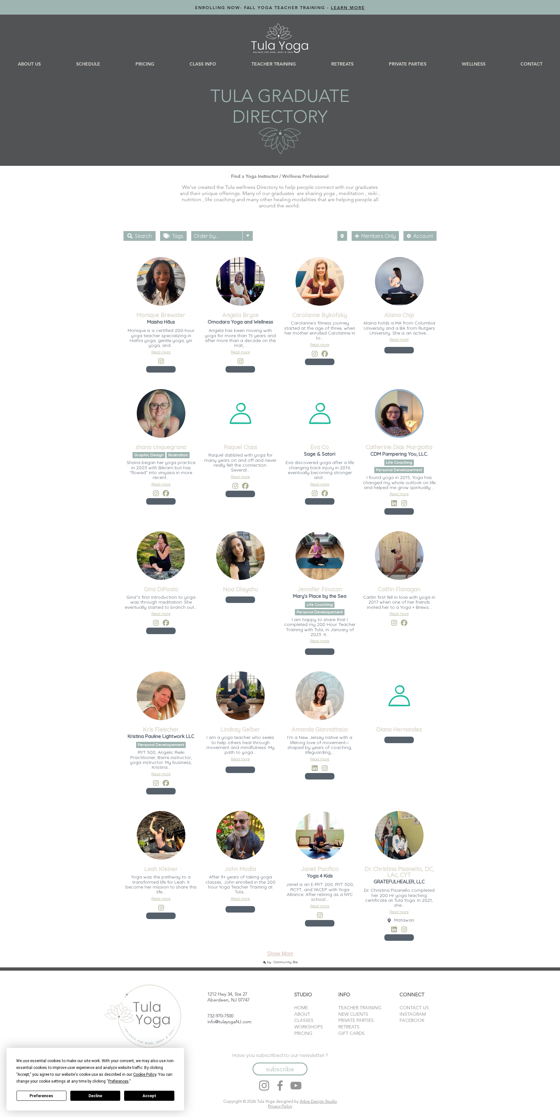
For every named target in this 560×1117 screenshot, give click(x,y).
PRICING (303, 1033)
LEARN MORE (348, 7)
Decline (95, 1096)
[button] (88, 64)
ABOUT (302, 1014)
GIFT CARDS (351, 1033)
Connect (158, 369)
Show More (280, 953)
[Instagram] (264, 1085)
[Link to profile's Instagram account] (161, 361)
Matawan (404, 920)
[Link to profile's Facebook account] (324, 353)
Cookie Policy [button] (144, 1074)
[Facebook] (280, 1085)
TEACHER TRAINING (359, 1008)
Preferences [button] (118, 1081)
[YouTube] (296, 1085)
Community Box (286, 962)
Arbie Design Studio (318, 1101)
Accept (149, 1096)
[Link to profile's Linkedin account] (394, 503)
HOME (301, 1008)
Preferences (41, 1096)
